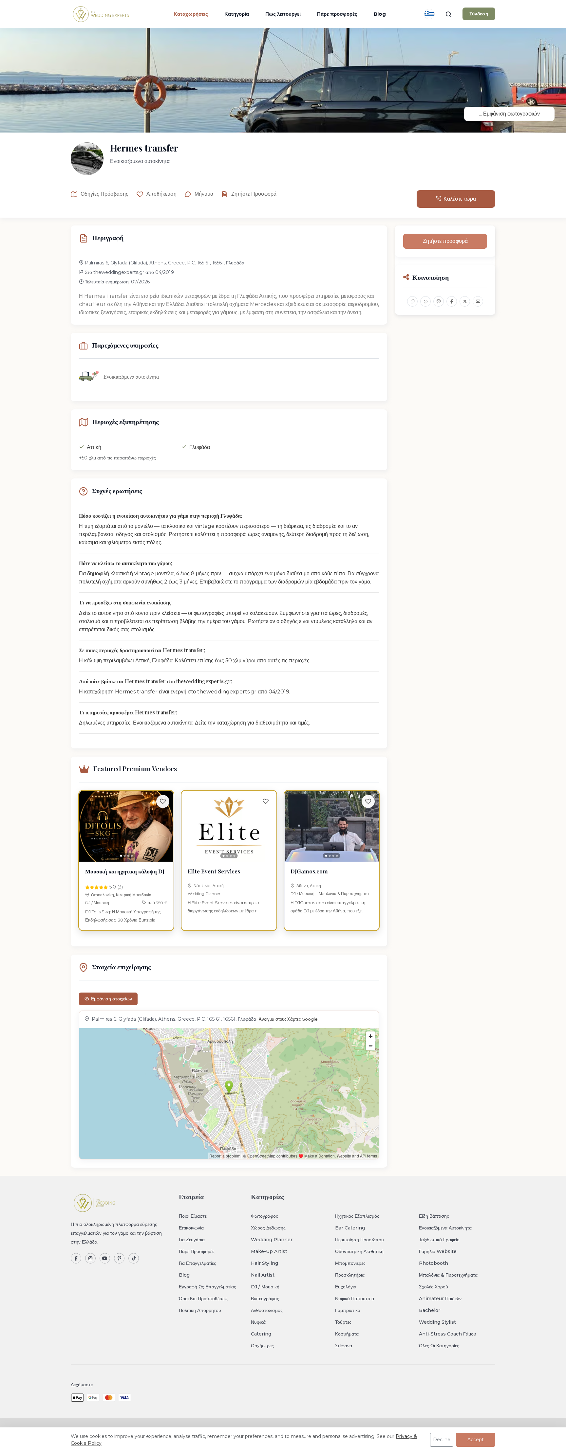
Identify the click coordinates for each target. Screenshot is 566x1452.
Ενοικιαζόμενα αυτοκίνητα (445, 1228)
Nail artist (262, 1275)
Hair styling (264, 1263)
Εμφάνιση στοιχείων (111, 999)
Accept (475, 1440)
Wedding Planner (204, 893)
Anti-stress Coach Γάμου (447, 1334)
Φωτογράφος (264, 1216)
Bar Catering (350, 1228)
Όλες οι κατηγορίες (439, 1346)
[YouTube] (105, 1258)
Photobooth (433, 1263)
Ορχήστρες (262, 1346)
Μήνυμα (204, 194)
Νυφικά (258, 1322)
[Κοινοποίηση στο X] (465, 301)
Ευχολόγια (345, 1287)
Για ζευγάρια (192, 1240)
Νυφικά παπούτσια (354, 1298)
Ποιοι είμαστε (193, 1216)
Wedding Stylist (437, 1322)
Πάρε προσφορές (337, 14)
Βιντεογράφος (265, 1298)
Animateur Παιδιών (440, 1298)
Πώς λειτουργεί (283, 14)
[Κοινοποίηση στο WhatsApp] (425, 301)
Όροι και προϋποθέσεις (203, 1298)
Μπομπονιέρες (350, 1263)
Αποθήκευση (161, 194)
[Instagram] (90, 1258)
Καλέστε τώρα (459, 199)
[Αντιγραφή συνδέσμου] (412, 301)
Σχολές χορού (433, 1287)
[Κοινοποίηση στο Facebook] (451, 301)
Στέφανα (343, 1346)
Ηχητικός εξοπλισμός (357, 1216)
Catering (261, 1334)
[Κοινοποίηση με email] (478, 301)
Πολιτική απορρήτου (200, 1310)
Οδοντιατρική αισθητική (359, 1251)
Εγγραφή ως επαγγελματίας (207, 1287)
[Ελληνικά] (429, 14)
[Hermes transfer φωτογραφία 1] (283, 80)
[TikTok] (133, 1258)
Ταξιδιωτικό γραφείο (439, 1240)
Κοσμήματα (347, 1334)
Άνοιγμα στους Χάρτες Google (288, 1019)
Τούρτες (343, 1322)
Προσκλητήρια (350, 1275)
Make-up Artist (269, 1251)
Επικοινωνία (191, 1228)
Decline (441, 1440)
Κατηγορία (236, 14)
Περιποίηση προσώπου (359, 1240)
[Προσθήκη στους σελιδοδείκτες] (162, 801)
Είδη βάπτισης (434, 1216)
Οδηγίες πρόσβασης (104, 194)
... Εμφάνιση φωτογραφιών (509, 114)
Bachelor (429, 1310)
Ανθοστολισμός (267, 1310)
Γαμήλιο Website (438, 1251)
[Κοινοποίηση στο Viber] (438, 301)
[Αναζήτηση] (448, 14)
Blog (380, 14)
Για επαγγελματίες (197, 1263)
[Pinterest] (119, 1258)
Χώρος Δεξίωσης (268, 1228)
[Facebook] (76, 1258)
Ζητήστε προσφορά (253, 194)
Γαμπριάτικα (347, 1310)
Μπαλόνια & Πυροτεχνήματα (344, 893)
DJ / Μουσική (97, 902)
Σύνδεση (478, 14)
